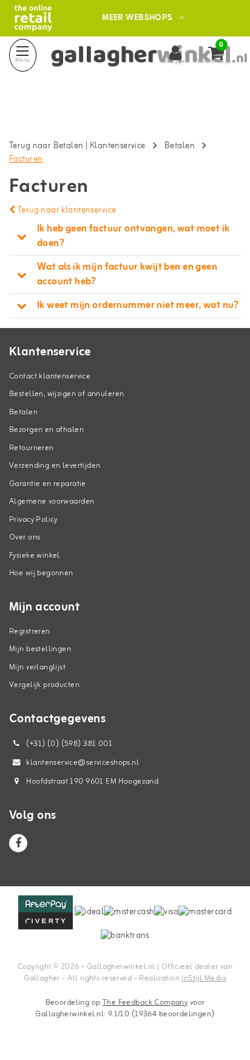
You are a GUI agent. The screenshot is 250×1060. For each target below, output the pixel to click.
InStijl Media (203, 978)
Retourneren (31, 448)
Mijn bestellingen (40, 649)
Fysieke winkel (34, 555)
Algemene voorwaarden (51, 501)
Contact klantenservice (49, 376)
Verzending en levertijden (55, 465)
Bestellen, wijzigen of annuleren (66, 394)
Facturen (25, 159)
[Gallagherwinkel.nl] (33, 18)
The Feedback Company (145, 1002)
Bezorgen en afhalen (46, 429)
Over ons (24, 537)
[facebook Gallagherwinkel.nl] (18, 843)
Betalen (179, 146)
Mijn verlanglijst (37, 667)
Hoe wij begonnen (41, 573)
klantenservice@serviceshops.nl (82, 762)
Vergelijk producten (44, 685)
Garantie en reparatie (47, 483)
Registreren (29, 631)
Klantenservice (118, 146)
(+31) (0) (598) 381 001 (68, 743)
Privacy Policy (33, 519)
